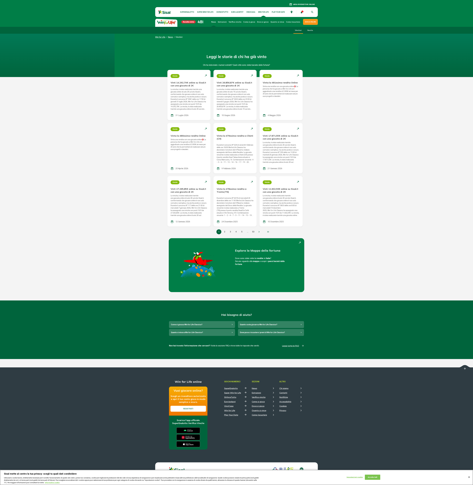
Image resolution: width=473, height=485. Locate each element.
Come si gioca (258, 401)
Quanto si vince (259, 410)
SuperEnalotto (187, 12)
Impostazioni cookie (355, 477)
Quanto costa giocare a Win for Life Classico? (258, 325)
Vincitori (298, 30)
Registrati (188, 409)
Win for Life (263, 12)
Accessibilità (285, 401)
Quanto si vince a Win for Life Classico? (187, 332)
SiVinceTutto (222, 12)
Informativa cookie (52, 482)
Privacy (282, 410)
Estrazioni (256, 392)
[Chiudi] (469, 477)
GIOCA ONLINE (310, 22)
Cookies (283, 406)
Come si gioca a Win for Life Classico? (186, 325)
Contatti (283, 392)
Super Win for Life (205, 12)
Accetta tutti (372, 477)
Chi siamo (283, 388)
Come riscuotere (293, 22)
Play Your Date (278, 12)
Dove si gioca (263, 22)
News (213, 22)
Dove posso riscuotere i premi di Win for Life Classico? (262, 332)
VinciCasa (250, 12)
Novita (310, 30)
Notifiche (283, 397)
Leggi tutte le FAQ (290, 345)
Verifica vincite (235, 22)
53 (253, 232)
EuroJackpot (237, 12)
